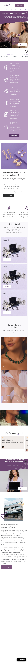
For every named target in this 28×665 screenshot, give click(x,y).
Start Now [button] (22, 44)
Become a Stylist (14, 135)
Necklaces (11, 9)
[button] (8, 195)
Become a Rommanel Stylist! (14, 1)
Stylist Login (19, 5)
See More (7, 259)
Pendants (22, 9)
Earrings (6, 9)
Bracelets (16, 9)
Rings (2, 9)
